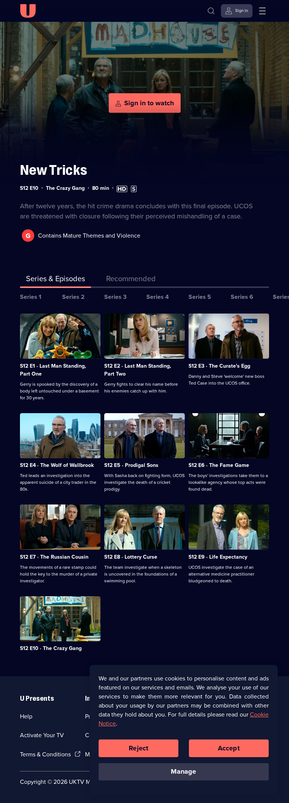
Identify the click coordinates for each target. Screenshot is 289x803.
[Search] (211, 11)
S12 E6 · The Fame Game (219, 465)
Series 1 (30, 296)
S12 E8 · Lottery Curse (130, 557)
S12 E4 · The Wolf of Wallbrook (57, 465)
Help (26, 716)
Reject (138, 748)
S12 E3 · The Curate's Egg (219, 366)
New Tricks (53, 170)
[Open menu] (262, 11)
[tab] (131, 280)
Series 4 (157, 296)
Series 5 (200, 296)
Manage (183, 771)
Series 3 (115, 296)
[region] (184, 730)
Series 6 (242, 296)
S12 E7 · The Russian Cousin (54, 557)
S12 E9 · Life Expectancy (218, 557)
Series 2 (73, 296)
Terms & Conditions (45, 754)
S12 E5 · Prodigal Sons (131, 465)
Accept (229, 748)
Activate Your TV (42, 735)
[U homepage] (28, 11)
